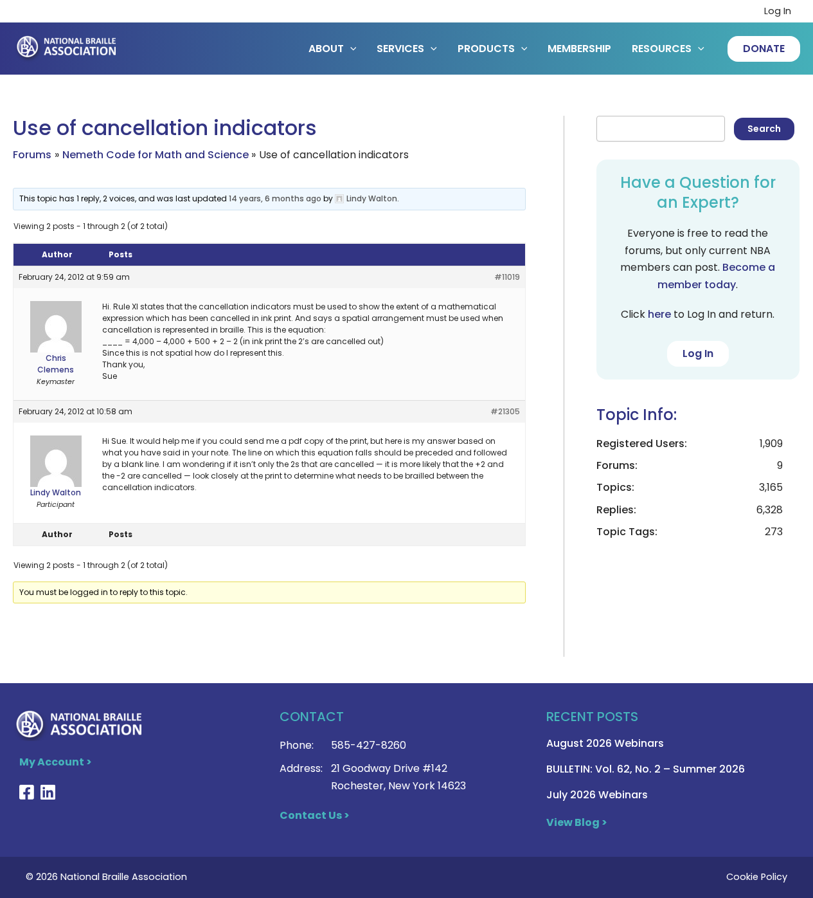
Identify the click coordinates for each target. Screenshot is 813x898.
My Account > (55, 762)
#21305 (505, 411)
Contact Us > (315, 815)
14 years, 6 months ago (275, 198)
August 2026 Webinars (605, 743)
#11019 (507, 276)
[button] (764, 49)
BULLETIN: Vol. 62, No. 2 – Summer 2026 (645, 769)
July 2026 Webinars (597, 794)
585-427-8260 (368, 745)
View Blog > (576, 822)
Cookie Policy (756, 876)
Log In (777, 11)
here (659, 314)
